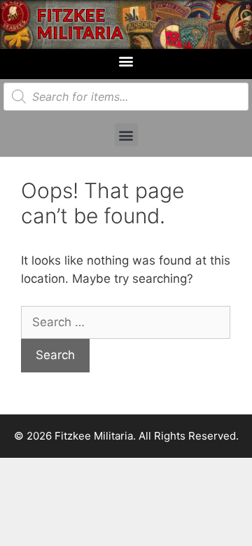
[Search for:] (125, 322)
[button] (126, 60)
